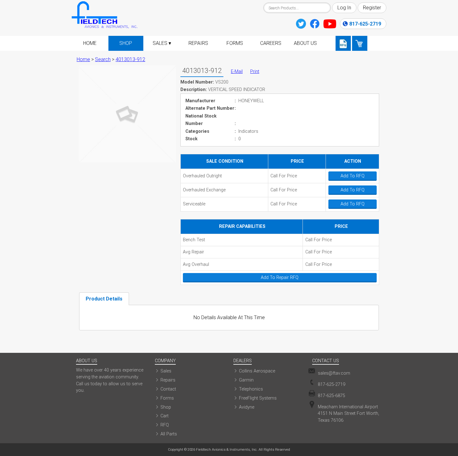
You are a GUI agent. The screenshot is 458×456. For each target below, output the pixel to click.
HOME (90, 43)
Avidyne (246, 407)
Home (83, 59)
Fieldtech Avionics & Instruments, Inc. (227, 449)
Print (254, 71)
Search (103, 59)
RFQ (164, 425)
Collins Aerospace (257, 371)
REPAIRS (198, 43)
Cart (164, 416)
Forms (167, 398)
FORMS (235, 43)
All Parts (168, 434)
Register (372, 8)
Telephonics (251, 389)
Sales (165, 371)
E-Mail (237, 71)
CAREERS (270, 43)
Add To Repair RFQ (279, 277)
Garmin (246, 380)
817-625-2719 (365, 24)
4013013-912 (130, 59)
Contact (168, 389)
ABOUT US (305, 43)
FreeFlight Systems (258, 398)
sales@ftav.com (334, 373)
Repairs (167, 380)
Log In (344, 8)
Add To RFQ (353, 176)
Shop (165, 407)
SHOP (125, 43)
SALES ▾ (162, 43)
